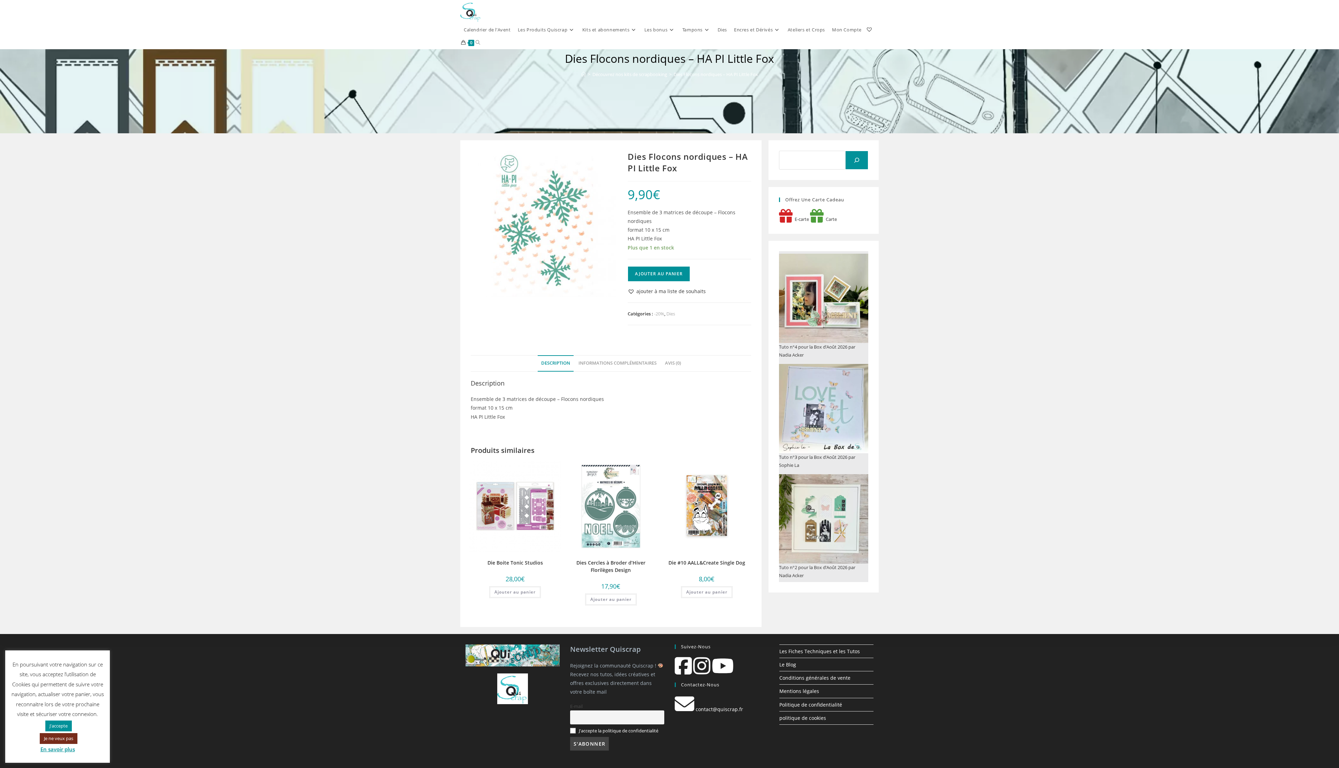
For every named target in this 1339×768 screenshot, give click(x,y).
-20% (659, 314)
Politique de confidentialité (810, 704)
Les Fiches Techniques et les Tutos (819, 651)
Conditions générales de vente (814, 677)
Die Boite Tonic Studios (515, 562)
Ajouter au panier (659, 274)
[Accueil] (583, 74)
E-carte (801, 219)
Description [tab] (555, 363)
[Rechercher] (856, 160)
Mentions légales (799, 691)
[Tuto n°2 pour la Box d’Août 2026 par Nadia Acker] (823, 519)
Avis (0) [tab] (673, 363)
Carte (830, 219)
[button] (667, 291)
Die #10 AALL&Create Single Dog (706, 562)
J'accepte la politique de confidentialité (618, 731)
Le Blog (787, 664)
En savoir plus (57, 749)
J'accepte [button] (59, 726)
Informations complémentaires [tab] (617, 363)
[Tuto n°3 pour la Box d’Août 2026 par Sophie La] (823, 408)
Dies (670, 314)
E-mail (576, 706)
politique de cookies (802, 718)
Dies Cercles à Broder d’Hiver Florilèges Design (610, 566)
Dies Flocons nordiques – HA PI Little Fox (716, 74)
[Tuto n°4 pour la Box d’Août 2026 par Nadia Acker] (823, 298)
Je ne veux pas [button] (58, 738)
